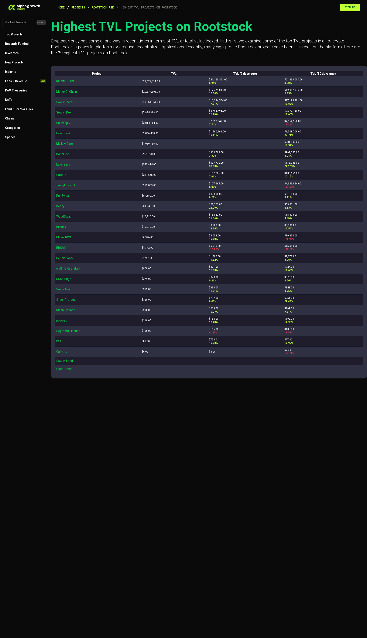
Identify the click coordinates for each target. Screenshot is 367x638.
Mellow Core (64, 143)
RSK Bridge (63, 279)
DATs (8, 99)
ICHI (58, 341)
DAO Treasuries (16, 90)
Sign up (350, 7)
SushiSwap (64, 289)
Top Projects (14, 34)
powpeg (61, 320)
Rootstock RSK (103, 7)
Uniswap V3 (64, 123)
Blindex (61, 227)
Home (61, 7)
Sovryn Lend (64, 361)
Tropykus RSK (65, 185)
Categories (13, 127)
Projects (78, 7)
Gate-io (61, 175)
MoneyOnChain (66, 91)
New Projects (14, 62)
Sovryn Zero (64, 102)
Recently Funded (17, 43)
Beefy (60, 206)
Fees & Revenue (25, 81)
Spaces (10, 137)
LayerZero (63, 164)
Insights (10, 71)
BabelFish (62, 154)
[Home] (24, 7)
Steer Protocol (66, 299)
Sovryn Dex (63, 112)
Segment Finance (68, 331)
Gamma (61, 351)
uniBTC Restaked (68, 268)
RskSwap (62, 195)
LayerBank (63, 133)
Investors (12, 53)
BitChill (61, 247)
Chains (9, 118)
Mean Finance (65, 310)
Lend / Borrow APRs (19, 109)
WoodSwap (64, 216)
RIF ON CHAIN (65, 81)
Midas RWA (64, 237)
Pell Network (64, 258)
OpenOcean (64, 369)
